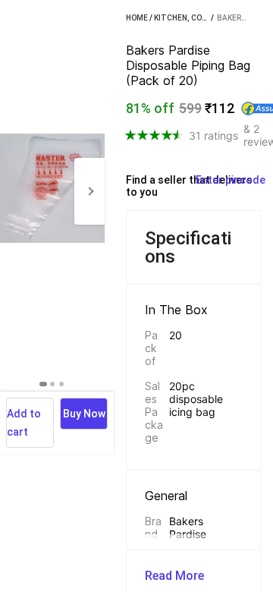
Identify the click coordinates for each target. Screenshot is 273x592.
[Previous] (15, 191)
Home (137, 18)
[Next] (89, 191)
